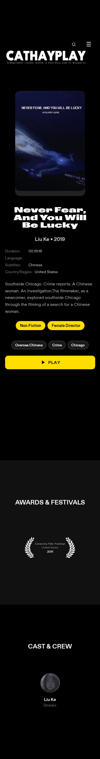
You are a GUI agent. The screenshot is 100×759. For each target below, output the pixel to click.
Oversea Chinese (29, 345)
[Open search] (73, 44)
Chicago (78, 345)
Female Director (66, 325)
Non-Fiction (30, 325)
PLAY (54, 362)
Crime (57, 345)
